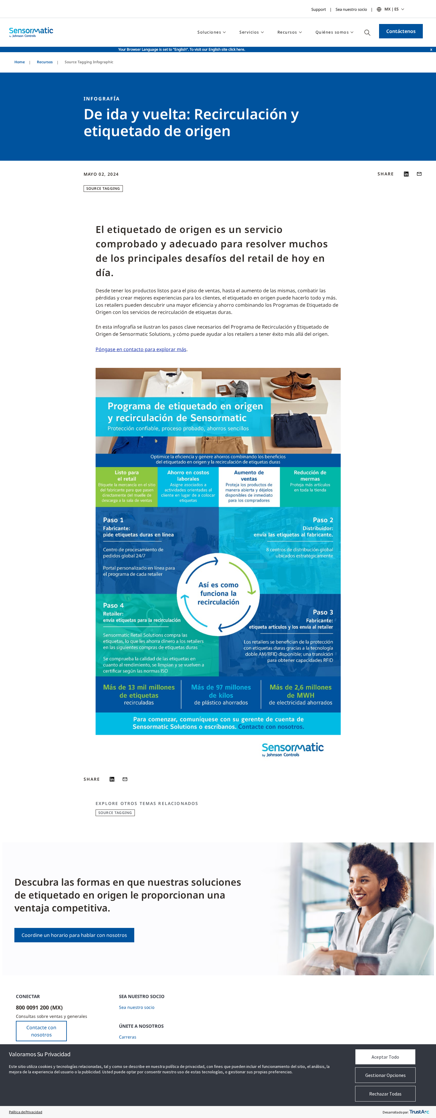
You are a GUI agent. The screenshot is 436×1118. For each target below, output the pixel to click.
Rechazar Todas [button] (385, 1094)
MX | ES (391, 9)
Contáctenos (401, 31)
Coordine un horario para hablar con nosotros (74, 935)
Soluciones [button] (209, 32)
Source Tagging (103, 188)
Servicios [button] (249, 32)
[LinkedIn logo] (406, 173)
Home (19, 61)
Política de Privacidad (25, 1112)
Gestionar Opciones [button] (385, 1075)
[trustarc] (419, 1112)
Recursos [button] (287, 32)
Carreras (127, 1037)
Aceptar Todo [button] (385, 1057)
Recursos (45, 61)
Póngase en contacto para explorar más (141, 349)
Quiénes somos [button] (332, 32)
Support (318, 9)
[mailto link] (419, 174)
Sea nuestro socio (351, 9)
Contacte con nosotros (41, 1031)
